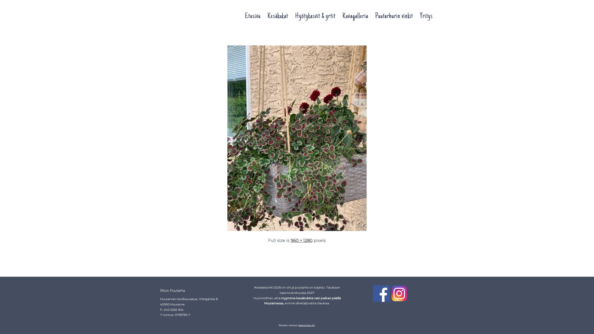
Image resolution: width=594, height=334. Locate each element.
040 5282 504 (174, 310)
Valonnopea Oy (306, 325)
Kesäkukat (278, 16)
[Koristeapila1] (297, 231)
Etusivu (253, 16)
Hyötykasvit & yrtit (315, 16)
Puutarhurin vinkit (394, 16)
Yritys (426, 16)
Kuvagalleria (355, 16)
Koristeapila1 (171, 36)
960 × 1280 (302, 240)
